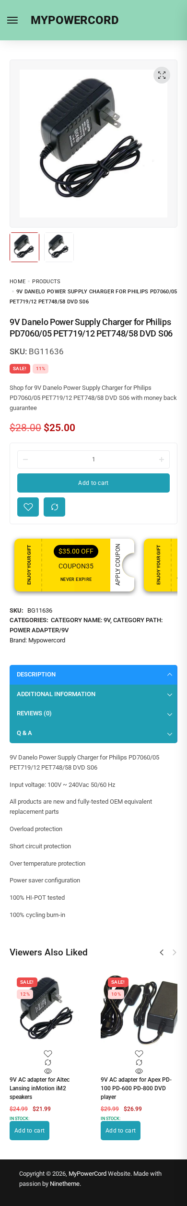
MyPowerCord (87, 1173)
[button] (161, 952)
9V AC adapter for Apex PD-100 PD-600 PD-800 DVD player (136, 1088)
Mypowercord (46, 640)
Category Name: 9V (80, 620)
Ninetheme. (65, 1183)
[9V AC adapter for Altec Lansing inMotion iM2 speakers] (48, 1011)
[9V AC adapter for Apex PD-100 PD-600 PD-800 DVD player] (139, 1011)
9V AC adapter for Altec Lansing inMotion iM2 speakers (40, 1088)
